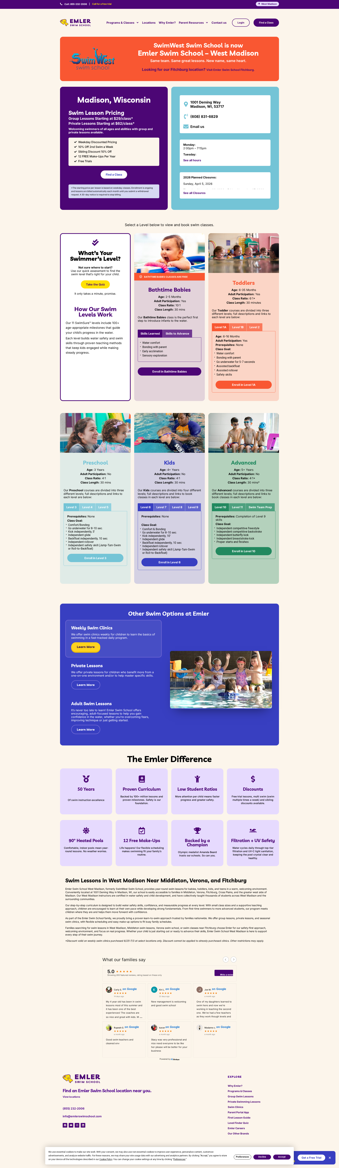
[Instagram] (77, 1125)
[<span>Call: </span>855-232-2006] (61, 4)
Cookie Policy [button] (105, 1159)
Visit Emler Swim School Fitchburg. (230, 70)
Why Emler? (167, 22)
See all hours (192, 160)
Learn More (86, 647)
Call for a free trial (101, 3)
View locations (71, 1096)
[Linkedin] (83, 1125)
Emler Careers (236, 1128)
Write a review (226, 975)
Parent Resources (191, 22)
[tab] (150, 333)
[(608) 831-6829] (186, 116)
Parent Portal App (238, 1112)
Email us (197, 127)
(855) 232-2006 (73, 1108)
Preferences (242, 1157)
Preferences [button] (179, 1159)
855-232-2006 (75, 4)
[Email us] (186, 126)
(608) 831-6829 (204, 116)
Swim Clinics (235, 1106)
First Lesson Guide (239, 1117)
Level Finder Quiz (238, 1122)
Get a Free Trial (311, 1157)
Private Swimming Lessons (244, 1101)
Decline (262, 1157)
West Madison (269, 3)
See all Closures (194, 193)
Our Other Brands (238, 1133)
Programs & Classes (120, 22)
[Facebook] (65, 1125)
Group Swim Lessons (241, 1096)
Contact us (219, 22)
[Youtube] (71, 1125)
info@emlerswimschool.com (82, 1116)
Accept (282, 1157)
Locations (149, 22)
